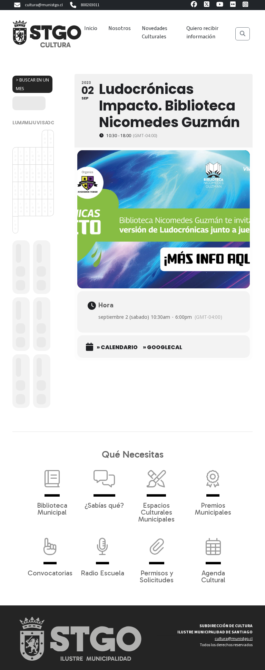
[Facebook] (194, 5)
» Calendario (117, 347)
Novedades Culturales (154, 32)
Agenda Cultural (213, 576)
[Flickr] (232, 5)
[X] (206, 5)
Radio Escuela (102, 572)
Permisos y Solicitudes (157, 576)
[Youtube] (220, 5)
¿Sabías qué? (104, 505)
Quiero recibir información (202, 32)
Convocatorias (50, 572)
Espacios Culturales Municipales (156, 512)
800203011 (90, 5)
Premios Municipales (213, 508)
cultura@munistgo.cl (44, 5)
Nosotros (119, 28)
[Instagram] (245, 5)
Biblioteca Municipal (52, 508)
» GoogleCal (162, 347)
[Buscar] (242, 33)
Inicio (90, 28)
